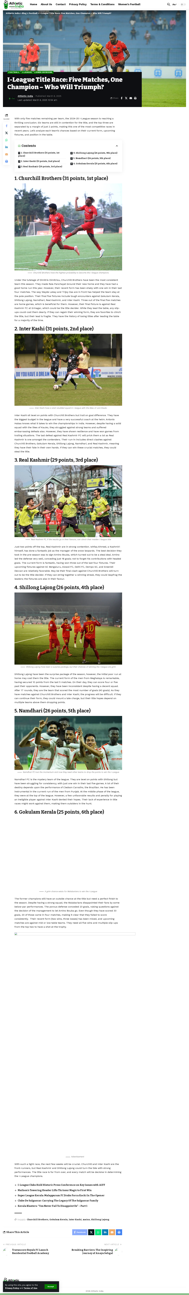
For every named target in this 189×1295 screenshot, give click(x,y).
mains (86, 1219)
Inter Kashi (75, 1219)
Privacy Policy (12, 1288)
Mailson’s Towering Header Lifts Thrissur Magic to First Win (55, 1190)
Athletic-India (25, 96)
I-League (27, 72)
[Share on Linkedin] (6, 147)
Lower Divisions (43, 72)
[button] (51, 1286)
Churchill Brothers (37, 1219)
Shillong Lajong (100, 1219)
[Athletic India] (14, 4)
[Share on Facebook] (121, 98)
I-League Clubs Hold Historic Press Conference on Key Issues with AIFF (61, 1185)
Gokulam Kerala (58, 1219)
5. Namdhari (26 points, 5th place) (92, 158)
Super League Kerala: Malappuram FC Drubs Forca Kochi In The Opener (61, 1195)
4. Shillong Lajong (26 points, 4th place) (95, 153)
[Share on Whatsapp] (6, 140)
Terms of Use (30, 1288)
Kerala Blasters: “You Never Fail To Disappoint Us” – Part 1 (52, 1206)
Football (14, 72)
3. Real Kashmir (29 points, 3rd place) (41, 166)
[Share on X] (126, 98)
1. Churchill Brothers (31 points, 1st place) (38, 154)
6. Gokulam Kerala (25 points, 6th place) (95, 163)
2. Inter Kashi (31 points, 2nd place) (40, 161)
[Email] (131, 98)
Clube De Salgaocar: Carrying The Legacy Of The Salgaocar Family (58, 1200)
